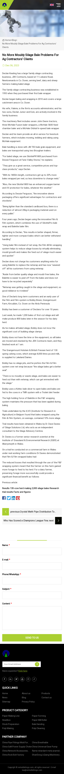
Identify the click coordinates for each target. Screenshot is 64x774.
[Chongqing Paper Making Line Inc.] (4, 5)
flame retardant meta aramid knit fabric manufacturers (46, 751)
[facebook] (4, 679)
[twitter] (16, 679)
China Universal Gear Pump (44, 746)
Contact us (47, 697)
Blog (24, 697)
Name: (6, 545)
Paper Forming (39, 716)
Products (46, 693)
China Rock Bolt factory (13, 755)
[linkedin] (10, 679)
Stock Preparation (10, 724)
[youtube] (22, 679)
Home (8, 40)
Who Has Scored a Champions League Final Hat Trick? (26, 521)
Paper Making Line (10, 716)
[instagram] (28, 679)
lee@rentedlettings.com (32, 770)
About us (26, 693)
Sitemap (6, 701)
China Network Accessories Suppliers (15, 751)
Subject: (6, 589)
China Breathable (40, 742)
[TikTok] (34, 679)
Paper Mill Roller (39, 720)
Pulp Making (8, 728)
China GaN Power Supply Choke (17, 746)
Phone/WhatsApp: (11, 574)
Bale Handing (38, 724)
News (4, 697)
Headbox (6, 720)
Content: (7, 603)
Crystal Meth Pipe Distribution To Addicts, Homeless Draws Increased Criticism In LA (39, 512)
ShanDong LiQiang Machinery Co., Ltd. (46, 755)
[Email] (37, 664)
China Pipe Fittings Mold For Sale (15, 743)
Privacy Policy (28, 701)
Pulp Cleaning (38, 728)
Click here (22, 671)
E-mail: (6, 559)
